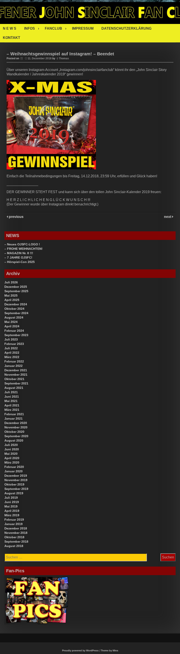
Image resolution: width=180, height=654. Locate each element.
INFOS (29, 28)
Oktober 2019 (14, 484)
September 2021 (16, 383)
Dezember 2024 (15, 304)
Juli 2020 (11, 445)
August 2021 (13, 388)
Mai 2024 (11, 322)
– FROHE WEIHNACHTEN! (23, 248)
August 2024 (13, 317)
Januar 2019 (13, 524)
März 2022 (11, 357)
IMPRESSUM (83, 28)
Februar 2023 (14, 344)
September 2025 (16, 291)
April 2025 (11, 300)
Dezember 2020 (15, 423)
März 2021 (11, 409)
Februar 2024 (14, 330)
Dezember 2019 (15, 475)
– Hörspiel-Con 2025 (19, 262)
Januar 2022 (13, 366)
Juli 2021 (11, 392)
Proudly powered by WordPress (80, 650)
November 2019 (15, 480)
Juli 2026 (11, 282)
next (168, 217)
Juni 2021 (11, 396)
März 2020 (11, 462)
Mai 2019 (11, 506)
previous (15, 217)
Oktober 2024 (14, 308)
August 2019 (13, 493)
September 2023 (16, 335)
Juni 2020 (11, 449)
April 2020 (11, 458)
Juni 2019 (11, 502)
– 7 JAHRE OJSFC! (18, 257)
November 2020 (15, 427)
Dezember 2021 (15, 370)
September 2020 (16, 436)
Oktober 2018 (14, 537)
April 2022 (11, 352)
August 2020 (13, 440)
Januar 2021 (13, 418)
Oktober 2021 (14, 379)
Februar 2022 (14, 361)
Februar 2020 (14, 467)
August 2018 (13, 546)
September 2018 (16, 541)
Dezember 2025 (15, 286)
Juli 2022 (11, 348)
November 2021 (15, 374)
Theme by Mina (109, 650)
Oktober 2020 (14, 431)
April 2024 (11, 326)
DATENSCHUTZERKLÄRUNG (126, 28)
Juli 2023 (11, 339)
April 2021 (11, 405)
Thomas (64, 58)
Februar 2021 (14, 414)
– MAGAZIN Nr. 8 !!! (18, 253)
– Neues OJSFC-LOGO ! (22, 244)
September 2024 (16, 313)
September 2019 (16, 489)
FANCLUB (53, 28)
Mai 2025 (11, 295)
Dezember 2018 (15, 528)
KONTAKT (11, 38)
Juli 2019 (11, 497)
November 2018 (15, 532)
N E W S (9, 28)
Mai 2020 (11, 453)
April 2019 (11, 511)
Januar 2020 (13, 471)
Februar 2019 (14, 519)
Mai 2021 (11, 401)
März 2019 (11, 515)
